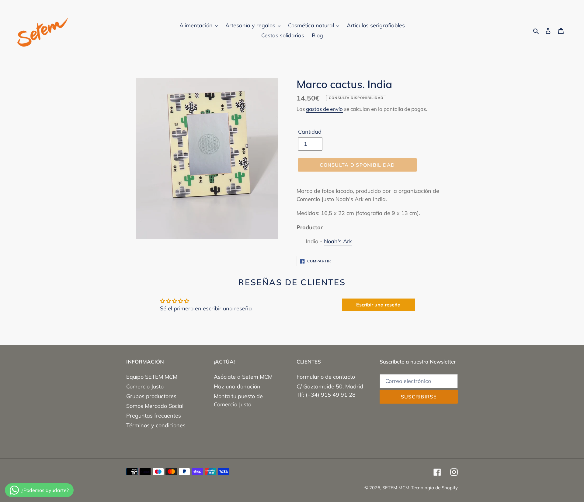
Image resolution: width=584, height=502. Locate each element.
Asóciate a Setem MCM (243, 376)
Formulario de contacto (326, 376)
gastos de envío (324, 109)
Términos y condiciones (156, 425)
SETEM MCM (395, 487)
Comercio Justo (145, 386)
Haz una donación (237, 386)
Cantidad (310, 131)
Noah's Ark (338, 241)
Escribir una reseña (378, 305)
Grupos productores (151, 396)
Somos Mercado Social (154, 405)
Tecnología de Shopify (434, 487)
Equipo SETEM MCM (151, 376)
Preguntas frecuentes (153, 415)
